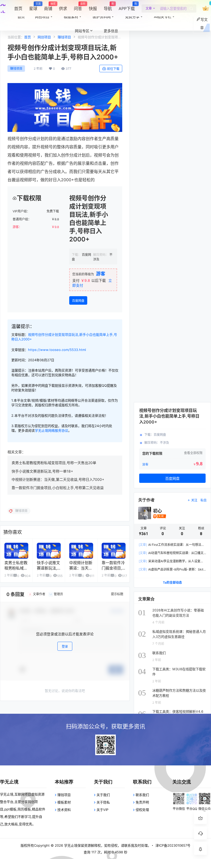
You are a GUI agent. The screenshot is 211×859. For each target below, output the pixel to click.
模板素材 (64, 802)
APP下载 (127, 6)
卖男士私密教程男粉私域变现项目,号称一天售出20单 (54, 462)
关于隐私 (103, 802)
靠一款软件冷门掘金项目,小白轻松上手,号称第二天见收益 (58, 487)
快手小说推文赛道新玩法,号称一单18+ (42, 471)
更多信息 (111, 31)
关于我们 (103, 795)
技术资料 (64, 810)
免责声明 (142, 802)
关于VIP (102, 810)
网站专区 (82, 31)
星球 (33, 6)
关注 (194, 500)
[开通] (205, 8)
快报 (93, 8)
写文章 (204, 23)
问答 (78, 6)
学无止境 (70, 845)
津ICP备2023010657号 (172, 845)
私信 (203, 500)
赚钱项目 (16, 68)
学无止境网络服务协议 (51, 430)
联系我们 (142, 795)
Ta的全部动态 (172, 582)
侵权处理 (142, 810)
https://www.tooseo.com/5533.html (57, 350)
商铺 (48, 6)
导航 (108, 6)
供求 (63, 8)
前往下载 (113, 69)
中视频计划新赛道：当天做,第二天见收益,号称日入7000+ (58, 479)
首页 (18, 8)
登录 (65, 646)
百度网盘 (78, 301)
